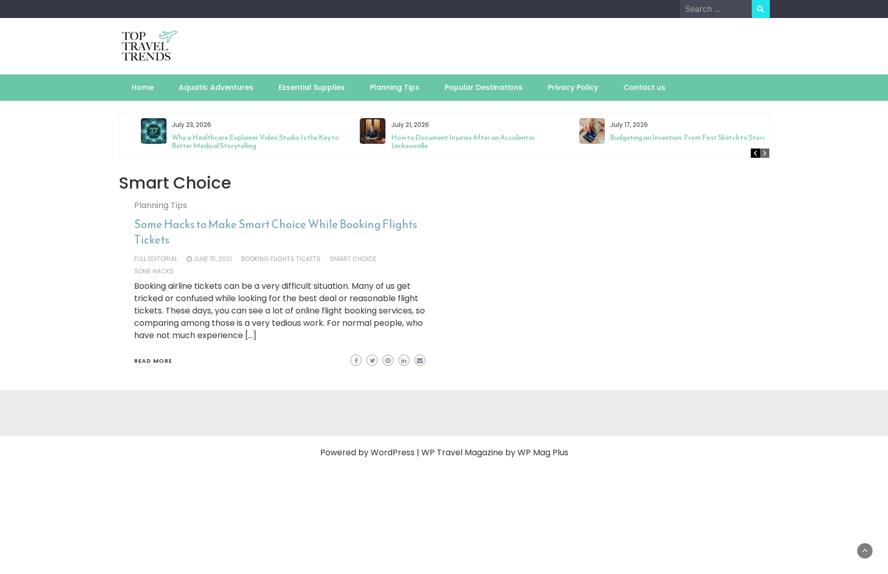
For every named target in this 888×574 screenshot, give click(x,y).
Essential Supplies (312, 87)
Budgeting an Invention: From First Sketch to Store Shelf (680, 137)
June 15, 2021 (212, 258)
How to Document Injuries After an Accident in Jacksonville (445, 141)
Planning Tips (394, 87)
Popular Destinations (484, 87)
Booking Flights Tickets (281, 258)
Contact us (644, 87)
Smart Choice (353, 258)
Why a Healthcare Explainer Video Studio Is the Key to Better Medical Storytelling (239, 141)
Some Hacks (154, 271)
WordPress (393, 452)
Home (143, 87)
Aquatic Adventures (216, 87)
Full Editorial (155, 258)
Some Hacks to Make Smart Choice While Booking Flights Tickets (275, 232)
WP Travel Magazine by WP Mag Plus (494, 452)
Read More (153, 361)
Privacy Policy (573, 87)
